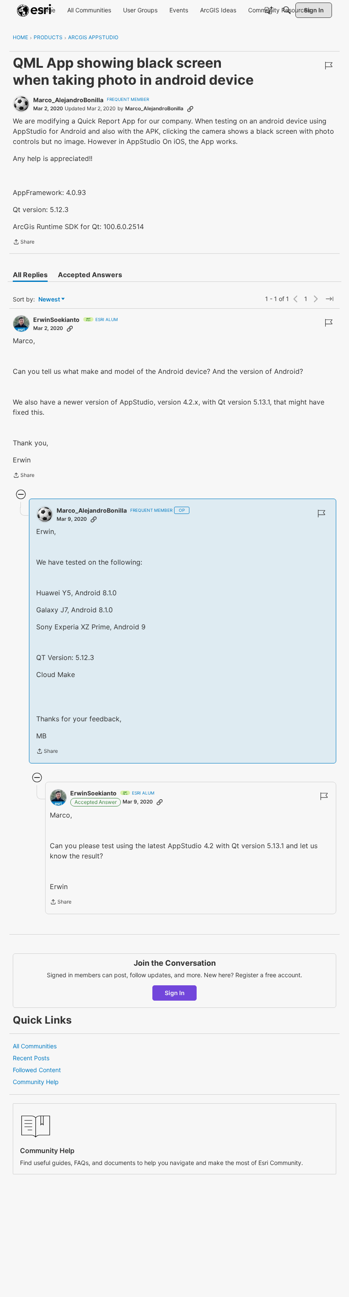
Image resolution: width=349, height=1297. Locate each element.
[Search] (287, 10)
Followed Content (37, 1069)
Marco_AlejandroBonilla (68, 99)
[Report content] (328, 65)
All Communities (35, 1046)
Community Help (36, 1081)
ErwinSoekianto (56, 319)
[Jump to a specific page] (329, 299)
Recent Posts (31, 1058)
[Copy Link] (190, 108)
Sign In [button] (175, 992)
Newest (49, 300)
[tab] (30, 274)
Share (23, 242)
